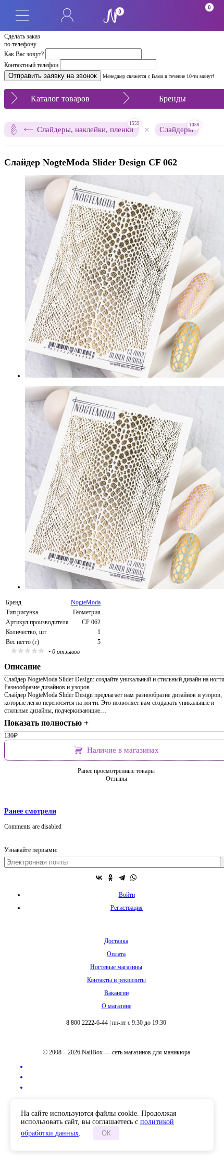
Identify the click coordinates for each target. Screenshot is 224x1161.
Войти (127, 894)
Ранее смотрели (30, 811)
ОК (106, 1133)
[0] (156, 15)
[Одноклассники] (110, 877)
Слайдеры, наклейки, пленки (88, 128)
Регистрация (126, 907)
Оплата (116, 954)
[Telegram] (122, 877)
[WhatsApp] (133, 877)
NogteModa (86, 602)
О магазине (116, 1006)
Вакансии (116, 993)
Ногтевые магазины (116, 967)
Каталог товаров (60, 98)
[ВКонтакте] (99, 877)
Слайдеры (178, 128)
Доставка (116, 941)
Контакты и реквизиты (116, 980)
